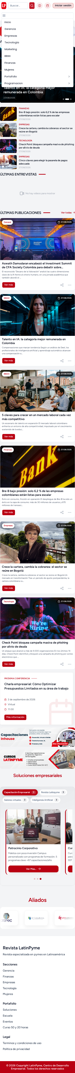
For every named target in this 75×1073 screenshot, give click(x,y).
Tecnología (9, 988)
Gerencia (8, 970)
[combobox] (18, 5)
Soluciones (10, 1009)
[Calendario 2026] (48, 6)
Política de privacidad (16, 1049)
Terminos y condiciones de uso (22, 1043)
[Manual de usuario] (40, 6)
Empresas (9, 982)
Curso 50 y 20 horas (15, 1027)
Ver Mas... (31, 868)
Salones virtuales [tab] (14, 799)
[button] (4, 15)
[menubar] (37, 53)
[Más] (69, 285)
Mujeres (8, 994)
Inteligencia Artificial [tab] (44, 799)
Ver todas (66, 212)
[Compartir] (62, 285)
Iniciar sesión (63, 5)
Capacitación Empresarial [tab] (19, 792)
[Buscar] (32, 5)
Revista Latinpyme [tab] (52, 792)
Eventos (8, 1021)
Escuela (7, 1015)
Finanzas (8, 976)
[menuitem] (37, 22)
